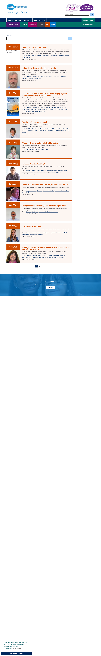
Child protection (36, 170)
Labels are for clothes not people (35, 122)
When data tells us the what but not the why (39, 68)
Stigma (52, 109)
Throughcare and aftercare (61, 109)
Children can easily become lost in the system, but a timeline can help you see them (45, 248)
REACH (36, 130)
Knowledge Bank (87, 20)
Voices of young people (28, 111)
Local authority (54, 55)
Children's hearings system (47, 170)
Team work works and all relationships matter (40, 143)
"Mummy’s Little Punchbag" (33, 164)
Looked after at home (63, 55)
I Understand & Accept (16, 653)
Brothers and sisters (40, 111)
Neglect (24, 78)
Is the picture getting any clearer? (35, 47)
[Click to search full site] (92, 14)
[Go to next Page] (42, 266)
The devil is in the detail (31, 226)
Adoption (28, 76)
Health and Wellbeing (53, 107)
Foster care (39, 55)
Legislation (53, 232)
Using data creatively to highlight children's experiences (44, 206)
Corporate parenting (31, 55)
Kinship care (46, 55)
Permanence (30, 78)
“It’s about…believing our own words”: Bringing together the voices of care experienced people (44, 94)
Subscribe (50, 287)
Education (28, 212)
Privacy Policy (17, 648)
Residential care (26, 57)
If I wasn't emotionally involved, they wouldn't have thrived (45, 185)
